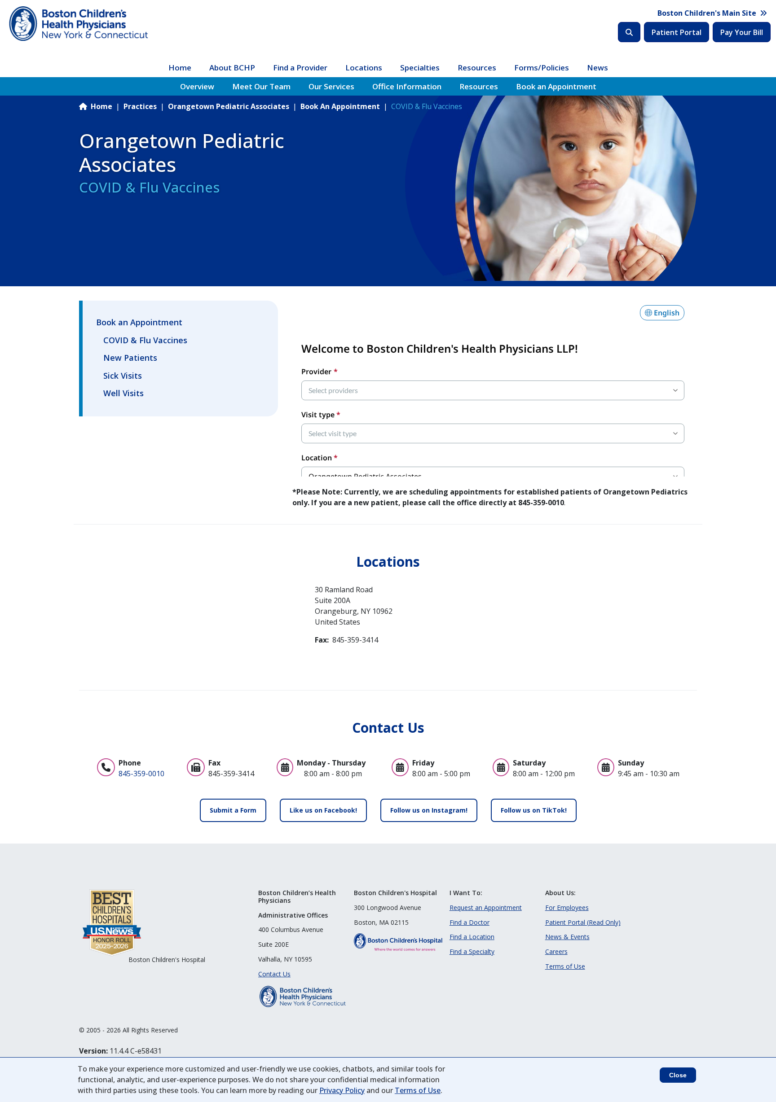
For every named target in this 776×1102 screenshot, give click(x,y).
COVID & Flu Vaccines (145, 340)
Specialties (420, 67)
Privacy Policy (342, 1090)
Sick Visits (122, 375)
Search (629, 32)
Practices (140, 106)
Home (179, 67)
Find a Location (472, 936)
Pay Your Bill (741, 32)
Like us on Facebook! (323, 810)
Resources (477, 67)
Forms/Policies (541, 67)
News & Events (567, 936)
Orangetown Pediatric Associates (228, 106)
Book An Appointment (340, 106)
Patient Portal (676, 32)
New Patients (130, 357)
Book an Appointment (556, 86)
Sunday (631, 763)
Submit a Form (233, 810)
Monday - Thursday (331, 763)
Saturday (529, 763)
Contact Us (274, 974)
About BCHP (232, 67)
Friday (423, 763)
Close (678, 1075)
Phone (130, 763)
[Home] (79, 24)
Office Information (406, 86)
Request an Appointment (486, 907)
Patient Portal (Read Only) (583, 922)
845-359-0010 (141, 773)
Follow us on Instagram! (428, 810)
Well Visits (123, 393)
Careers (556, 951)
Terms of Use (565, 966)
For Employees (567, 907)
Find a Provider (300, 67)
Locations (363, 67)
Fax (214, 763)
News (597, 67)
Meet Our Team (261, 86)
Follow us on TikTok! (534, 810)
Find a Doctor (469, 922)
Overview (197, 86)
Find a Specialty (472, 951)
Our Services (331, 86)
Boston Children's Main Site (706, 13)
